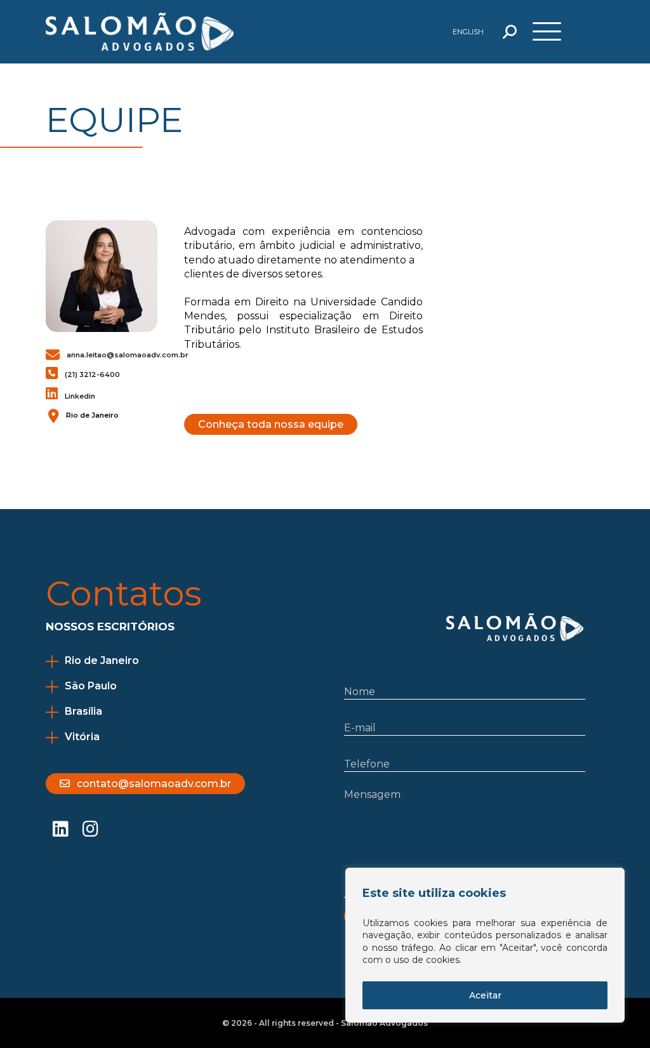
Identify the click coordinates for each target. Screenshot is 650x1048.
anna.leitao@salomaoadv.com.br (128, 354)
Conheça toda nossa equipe (270, 424)
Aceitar (485, 995)
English (468, 31)
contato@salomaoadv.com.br (154, 784)
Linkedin (80, 396)
